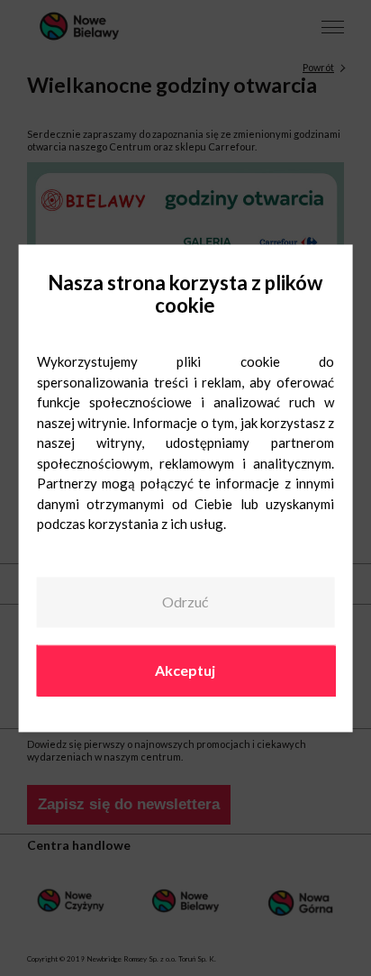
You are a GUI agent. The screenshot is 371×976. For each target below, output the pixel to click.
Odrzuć (185, 602)
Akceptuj (185, 670)
